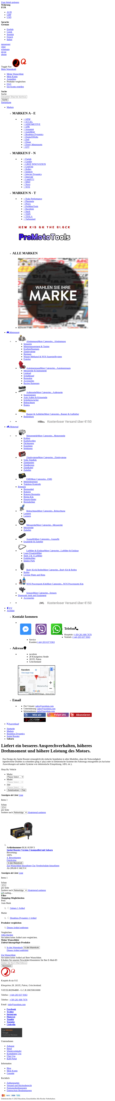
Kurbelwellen (30, 441)
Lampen (27, 513)
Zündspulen (29, 462)
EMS (39, 479)
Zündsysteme (29, 351)
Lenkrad (27, 373)
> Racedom (29, 209)
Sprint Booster (13, 736)
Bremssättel (29, 489)
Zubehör (27, 470)
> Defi (26, 139)
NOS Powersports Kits (54, 584)
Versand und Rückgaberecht (19, 1085)
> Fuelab (27, 159)
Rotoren (27, 492)
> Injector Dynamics (33, 174)
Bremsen (27, 354)
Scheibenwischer (31, 400)
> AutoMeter (29, 132)
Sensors (41, 593)
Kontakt (10, 610)
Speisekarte (6, 102)
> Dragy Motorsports (33, 144)
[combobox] (14, 96)
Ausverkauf (14, 724)
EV (10, 608)
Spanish (10, 34)
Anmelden (11, 79)
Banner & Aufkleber (52, 414)
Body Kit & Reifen (51, 570)
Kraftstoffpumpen (31, 349)
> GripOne (28, 166)
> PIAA (27, 204)
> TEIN (27, 214)
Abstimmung (46, 341)
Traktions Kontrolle (32, 484)
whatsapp (5, 49)
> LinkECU (29, 179)
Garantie (10, 1073)
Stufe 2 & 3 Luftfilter (33, 556)
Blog (9, 1068)
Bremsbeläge (29, 502)
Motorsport (14, 332)
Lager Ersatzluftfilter (33, 553)
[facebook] (35, 716)
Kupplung (28, 446)
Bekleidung (29, 416)
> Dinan (27, 142)
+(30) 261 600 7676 (18, 999)
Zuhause (10, 1046)
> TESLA (28, 216)
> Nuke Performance (33, 199)
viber (3, 47)
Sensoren (28, 344)
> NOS (27, 187)
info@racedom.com (46, 711)
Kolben (27, 438)
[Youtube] (81, 716)
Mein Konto (12, 76)
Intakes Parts (29, 561)
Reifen (26, 572)
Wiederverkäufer (14, 1051)
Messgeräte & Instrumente (35, 370)
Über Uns (11, 1056)
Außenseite (44, 392)
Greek (9, 32)
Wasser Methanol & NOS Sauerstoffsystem (43, 356)
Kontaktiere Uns (14, 1053)
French (10, 37)
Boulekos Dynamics (16, 733)
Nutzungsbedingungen (17, 1088)
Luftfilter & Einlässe (52, 550)
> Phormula (29, 201)
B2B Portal (12, 1058)
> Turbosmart (29, 219)
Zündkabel (28, 467)
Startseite (11, 728)
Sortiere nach (7, 812)
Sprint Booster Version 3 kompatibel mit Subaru (30, 850)
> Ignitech (28, 172)
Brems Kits (29, 497)
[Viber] (41, 635)
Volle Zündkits (30, 460)
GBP (9, 15)
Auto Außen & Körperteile (35, 397)
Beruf (9, 1048)
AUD (9, 12)
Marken (10, 107)
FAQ (9, 84)
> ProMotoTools (31, 206)
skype (3, 52)
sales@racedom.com (44, 706)
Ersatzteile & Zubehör (33, 541)
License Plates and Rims (34, 575)
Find (23, 790)
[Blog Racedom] (35, 721)
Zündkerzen (29, 465)
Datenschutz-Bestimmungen (19, 1090)
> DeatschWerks (31, 137)
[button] (19, 865)
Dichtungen (29, 443)
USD (9, 17)
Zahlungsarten (13, 1083)
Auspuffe (42, 539)
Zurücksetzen (13, 790)
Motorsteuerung (31, 481)
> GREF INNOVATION (35, 164)
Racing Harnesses (31, 383)
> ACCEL (28, 122)
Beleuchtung (29, 402)
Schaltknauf (29, 376)
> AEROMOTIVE (32, 124)
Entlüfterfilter (29, 558)
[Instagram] (58, 716)
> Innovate (28, 177)
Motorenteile (45, 436)
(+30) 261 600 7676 (83, 634)
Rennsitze (28, 378)
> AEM (27, 119)
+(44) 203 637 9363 (18, 995)
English (10, 29)
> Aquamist (29, 129)
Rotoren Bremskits (32, 494)
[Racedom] (33, 66)
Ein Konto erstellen (15, 86)
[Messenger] (26, 635)
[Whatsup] (57, 635)
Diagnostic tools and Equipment (32, 595)
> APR (27, 127)
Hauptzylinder (30, 499)
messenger (5, 44)
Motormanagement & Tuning (36, 346)
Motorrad (14, 427)
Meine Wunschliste (15, 74)
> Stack (27, 211)
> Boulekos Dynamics (33, 134)
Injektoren (28, 448)
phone (4, 54)
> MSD (27, 182)
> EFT (26, 147)
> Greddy (28, 161)
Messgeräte (44, 525)
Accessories (29, 381)
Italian (9, 39)
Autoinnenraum (48, 368)
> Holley (27, 169)
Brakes (27, 405)
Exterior (27, 359)
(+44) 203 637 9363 (81, 637)
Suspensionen (30, 395)
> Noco (27, 184)
